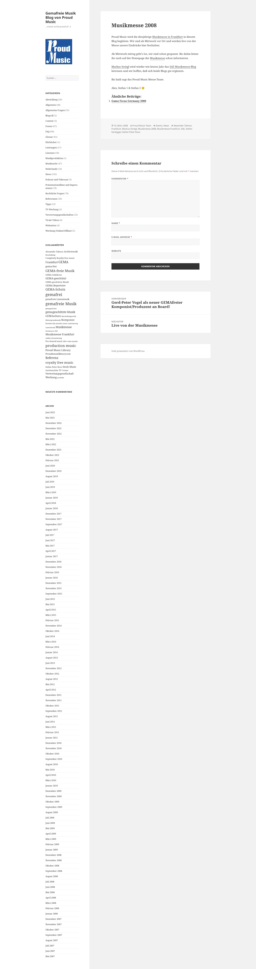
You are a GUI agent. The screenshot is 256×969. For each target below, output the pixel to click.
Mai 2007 (50, 956)
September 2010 (53, 759)
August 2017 (51, 529)
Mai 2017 (50, 545)
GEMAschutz (53, 316)
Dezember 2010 (53, 743)
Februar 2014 (52, 647)
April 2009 (50, 833)
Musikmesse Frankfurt (59, 334)
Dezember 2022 (53, 428)
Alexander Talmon (54, 251)
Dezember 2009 (53, 791)
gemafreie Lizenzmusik (57, 299)
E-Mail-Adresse (121, 237)
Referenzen (51, 198)
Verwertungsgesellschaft (59, 373)
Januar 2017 (51, 556)
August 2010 (51, 764)
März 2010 (50, 780)
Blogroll (49, 115)
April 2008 (50, 897)
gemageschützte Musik (60, 312)
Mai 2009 (50, 828)
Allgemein (50, 104)
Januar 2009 (51, 849)
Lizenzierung (73, 323)
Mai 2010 (50, 769)
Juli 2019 (49, 481)
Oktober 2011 (52, 705)
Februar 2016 (52, 572)
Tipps (48, 204)
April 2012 (50, 689)
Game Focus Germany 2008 (128, 101)
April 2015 (50, 609)
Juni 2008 (50, 887)
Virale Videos (52, 220)
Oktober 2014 (52, 631)
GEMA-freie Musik (60, 270)
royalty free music (59, 362)
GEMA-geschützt (55, 278)
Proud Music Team (141, 125)
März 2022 (50, 444)
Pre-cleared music (54, 341)
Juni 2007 (50, 951)
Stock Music (69, 366)
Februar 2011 (52, 732)
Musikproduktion (54, 158)
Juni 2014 (50, 636)
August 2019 (51, 476)
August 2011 (51, 716)
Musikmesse (64, 327)
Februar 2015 (52, 620)
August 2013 (51, 657)
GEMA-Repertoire (55, 285)
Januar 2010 (51, 785)
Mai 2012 (50, 684)
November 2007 (53, 924)
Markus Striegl (120, 66)
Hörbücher (51, 142)
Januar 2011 (51, 737)
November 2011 (53, 700)
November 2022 (53, 433)
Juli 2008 (49, 881)
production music (60, 345)
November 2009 (53, 796)
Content (49, 120)
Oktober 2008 (52, 865)
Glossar (49, 136)
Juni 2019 (50, 487)
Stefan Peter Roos (53, 367)
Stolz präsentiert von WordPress (128, 351)
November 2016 (53, 567)
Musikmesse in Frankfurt (167, 37)
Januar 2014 (51, 652)
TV (60, 370)
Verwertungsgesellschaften (59, 214)
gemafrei (53, 294)
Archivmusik (71, 251)
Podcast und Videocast (56, 179)
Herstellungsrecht (68, 316)
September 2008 (53, 871)
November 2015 (53, 588)
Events (48, 126)
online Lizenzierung (53, 338)
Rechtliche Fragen (54, 193)
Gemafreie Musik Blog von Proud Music (60, 17)
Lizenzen (50, 152)
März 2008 (50, 903)
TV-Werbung (52, 209)
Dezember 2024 (53, 423)
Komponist (68, 319)
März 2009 (50, 839)
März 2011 (50, 727)
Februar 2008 (52, 908)
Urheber (65, 370)
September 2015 (53, 593)
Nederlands (51, 168)
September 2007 (53, 935)
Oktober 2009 (52, 801)
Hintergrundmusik (53, 320)
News (48, 174)
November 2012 (53, 668)
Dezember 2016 (53, 561)
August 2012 (51, 679)
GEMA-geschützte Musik (57, 282)
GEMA (63, 262)
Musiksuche (51, 163)
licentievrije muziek (53, 323)
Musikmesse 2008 (51, 331)
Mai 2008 (50, 892)
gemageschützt (51, 308)
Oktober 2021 (52, 455)
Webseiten (50, 225)
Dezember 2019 (53, 471)
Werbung (51, 377)
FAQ (47, 131)
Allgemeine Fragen (55, 110)
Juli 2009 (49, 817)
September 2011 (53, 711)
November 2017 (53, 519)
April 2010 (50, 775)
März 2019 (50, 492)
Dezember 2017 (53, 513)
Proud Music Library (58, 350)
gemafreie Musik (61, 303)
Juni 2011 (50, 721)
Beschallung (50, 255)
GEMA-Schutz (55, 289)
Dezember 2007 (53, 919)
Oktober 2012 (52, 673)
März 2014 (50, 641)
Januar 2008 (51, 913)
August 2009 (51, 812)
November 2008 (53, 860)
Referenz (51, 358)
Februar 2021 (52, 460)
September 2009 (53, 807)
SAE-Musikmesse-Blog (183, 66)
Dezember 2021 (53, 449)
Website (116, 250)
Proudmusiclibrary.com (58, 353)
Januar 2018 (51, 508)
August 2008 (51, 876)
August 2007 (51, 940)
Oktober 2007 (52, 929)
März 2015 (50, 615)
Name (115, 223)
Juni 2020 (50, 465)
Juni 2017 (50, 540)
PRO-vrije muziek (70, 341)
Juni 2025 (50, 412)
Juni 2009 (50, 823)
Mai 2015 (50, 604)
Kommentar (119, 178)
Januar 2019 (51, 497)
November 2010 (53, 748)
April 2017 (50, 551)
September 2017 (53, 524)
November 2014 (53, 625)
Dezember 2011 (53, 695)
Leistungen (51, 147)
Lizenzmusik (50, 327)
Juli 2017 (49, 535)
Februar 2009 (52, 844)
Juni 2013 (50, 663)
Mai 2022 (50, 439)
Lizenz (64, 323)
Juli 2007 (49, 945)
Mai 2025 (50, 417)
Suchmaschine (51, 370)
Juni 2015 (50, 599)
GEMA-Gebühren (53, 274)
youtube (60, 377)
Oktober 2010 (52, 753)
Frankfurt (51, 262)
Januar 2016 (51, 577)
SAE (183, 128)
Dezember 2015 (53, 583)
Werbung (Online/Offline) (58, 230)
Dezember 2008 (53, 855)
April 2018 (50, 503)
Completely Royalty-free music (60, 258)
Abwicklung (51, 99)
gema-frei (51, 266)
